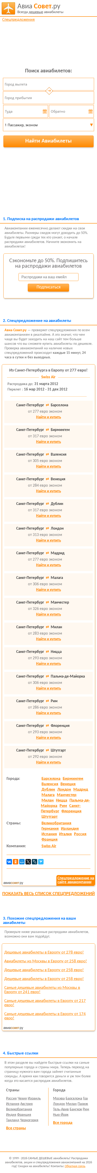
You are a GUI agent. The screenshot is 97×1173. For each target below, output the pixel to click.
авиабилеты (40, 8)
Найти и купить (48, 417)
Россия (80, 834)
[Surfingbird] (41, 861)
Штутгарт (50, 817)
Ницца (61, 800)
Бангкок (76, 1109)
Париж (83, 1104)
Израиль (34, 1098)
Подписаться (48, 287)
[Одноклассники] (15, 861)
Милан (48, 800)
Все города (62, 1123)
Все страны (16, 1128)
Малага (48, 795)
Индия (11, 1115)
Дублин (48, 790)
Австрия (26, 1104)
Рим (63, 806)
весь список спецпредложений (48, 894)
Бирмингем (73, 779)
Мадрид (80, 790)
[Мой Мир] (22, 861)
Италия (65, 834)
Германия (50, 829)
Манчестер (66, 795)
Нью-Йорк (60, 1115)
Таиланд (12, 1120)
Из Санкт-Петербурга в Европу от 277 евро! (48, 370)
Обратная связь (75, 1166)
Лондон (64, 790)
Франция (50, 840)
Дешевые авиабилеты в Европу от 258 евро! (44, 970)
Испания (49, 834)
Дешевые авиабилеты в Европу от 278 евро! (44, 952)
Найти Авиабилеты (48, 141)
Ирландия (70, 829)
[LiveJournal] (34, 861)
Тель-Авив (61, 1109)
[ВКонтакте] (9, 861)
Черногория (29, 1120)
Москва (59, 1098)
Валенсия (50, 784)
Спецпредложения (18, 20)
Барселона (51, 779)
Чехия (22, 1098)
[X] (28, 861)
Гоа (85, 1098)
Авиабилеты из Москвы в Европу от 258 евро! (45, 961)
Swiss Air (49, 846)
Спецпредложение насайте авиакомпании (76, 880)
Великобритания (56, 823)
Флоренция (71, 811)
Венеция (68, 784)
